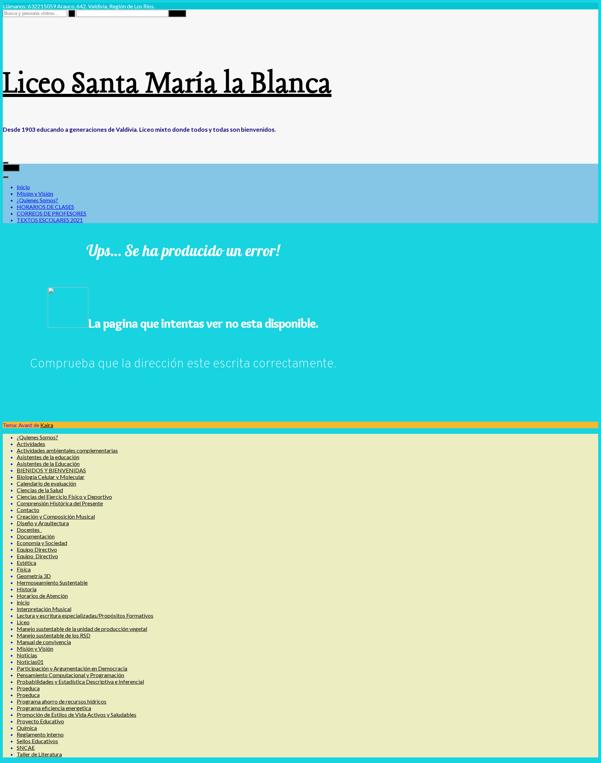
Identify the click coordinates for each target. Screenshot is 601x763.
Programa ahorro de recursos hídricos (61, 701)
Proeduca (28, 688)
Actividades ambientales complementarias (67, 450)
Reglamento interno (40, 734)
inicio (23, 602)
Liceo (23, 622)
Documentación (36, 536)
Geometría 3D (34, 576)
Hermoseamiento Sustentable (52, 582)
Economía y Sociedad (42, 542)
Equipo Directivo (37, 549)
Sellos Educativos (37, 741)
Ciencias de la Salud (40, 490)
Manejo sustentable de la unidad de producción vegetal (82, 628)
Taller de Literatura (39, 754)
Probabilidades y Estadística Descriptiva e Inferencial (80, 681)
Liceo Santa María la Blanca (167, 84)
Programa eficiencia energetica (54, 708)
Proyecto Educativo (40, 721)
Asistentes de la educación (48, 457)
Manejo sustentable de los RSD (53, 635)
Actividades (31, 443)
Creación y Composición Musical (56, 516)
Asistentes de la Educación (48, 463)
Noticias (27, 655)
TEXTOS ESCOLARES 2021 (50, 220)
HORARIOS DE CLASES (45, 206)
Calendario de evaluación (46, 483)
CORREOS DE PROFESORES (51, 213)
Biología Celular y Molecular (51, 476)
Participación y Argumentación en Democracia (72, 668)
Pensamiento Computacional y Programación (70, 675)
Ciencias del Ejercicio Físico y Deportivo (64, 496)
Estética (26, 562)
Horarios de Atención (42, 595)
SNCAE (26, 747)
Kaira (46, 425)
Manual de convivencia (44, 642)
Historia (27, 589)
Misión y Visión (35, 193)
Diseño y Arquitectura (43, 523)
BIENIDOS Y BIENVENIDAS (51, 470)
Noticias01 (30, 661)
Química (27, 727)
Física (24, 569)
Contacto (28, 509)
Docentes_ (29, 529)
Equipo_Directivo (37, 556)
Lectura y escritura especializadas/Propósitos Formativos (85, 615)
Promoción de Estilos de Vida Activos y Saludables (76, 714)
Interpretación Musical (44, 609)
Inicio (23, 187)
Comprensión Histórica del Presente (60, 503)
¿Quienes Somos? (37, 200)
